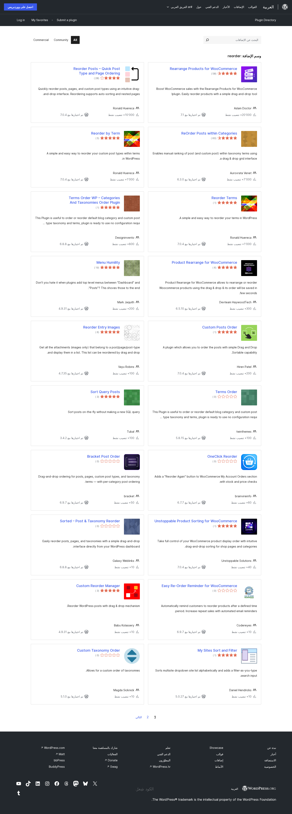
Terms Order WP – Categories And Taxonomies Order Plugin (94, 200)
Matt (60, 754)
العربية (234, 788)
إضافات (219, 760)
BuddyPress (57, 766)
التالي (138, 717)
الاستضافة (270, 760)
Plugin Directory (265, 20)
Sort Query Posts (105, 392)
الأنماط (219, 766)
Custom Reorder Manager (98, 586)
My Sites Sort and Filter (217, 650)
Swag (112, 766)
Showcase (216, 747)
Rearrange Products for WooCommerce (203, 69)
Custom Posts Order (219, 327)
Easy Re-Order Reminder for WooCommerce (199, 586)
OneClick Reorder (222, 456)
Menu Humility (108, 262)
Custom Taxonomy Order (98, 650)
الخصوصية (270, 766)
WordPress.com (53, 747)
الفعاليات (112, 754)
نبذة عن (271, 747)
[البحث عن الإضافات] (207, 40)
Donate (111, 760)
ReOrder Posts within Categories (209, 133)
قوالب (219, 754)
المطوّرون (164, 760)
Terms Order (226, 392)
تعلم (167, 747)
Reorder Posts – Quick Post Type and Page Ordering (96, 71)
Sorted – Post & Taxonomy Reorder (90, 521)
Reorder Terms (224, 198)
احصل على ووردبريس (20, 7)
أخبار (273, 754)
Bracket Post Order (103, 456)
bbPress (59, 760)
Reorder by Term (105, 133)
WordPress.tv (159, 766)
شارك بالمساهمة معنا (105, 747)
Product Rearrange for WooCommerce (204, 262)
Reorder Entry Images (101, 327)
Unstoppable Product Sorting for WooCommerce (196, 521)
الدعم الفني (163, 754)
